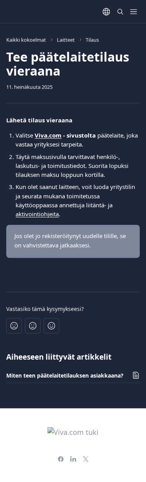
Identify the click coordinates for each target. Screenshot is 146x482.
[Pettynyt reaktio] (14, 326)
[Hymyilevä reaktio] (51, 326)
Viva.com (48, 135)
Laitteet (66, 39)
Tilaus (92, 39)
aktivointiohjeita (37, 214)
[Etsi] (120, 11)
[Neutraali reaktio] (32, 326)
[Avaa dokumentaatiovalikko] (133, 11)
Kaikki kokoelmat (26, 39)
